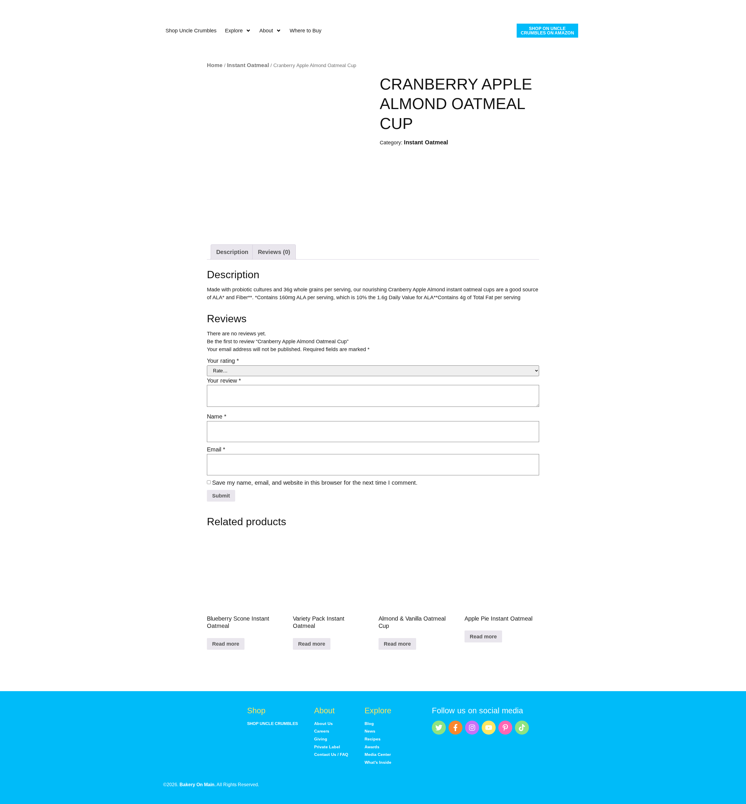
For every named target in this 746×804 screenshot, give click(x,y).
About (266, 31)
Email (216, 449)
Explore (234, 31)
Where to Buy (305, 31)
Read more (225, 644)
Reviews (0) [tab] (274, 252)
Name (216, 416)
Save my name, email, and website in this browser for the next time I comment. (315, 482)
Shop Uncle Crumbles (191, 31)
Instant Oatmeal (248, 65)
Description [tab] (232, 252)
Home (215, 65)
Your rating (223, 361)
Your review (224, 380)
